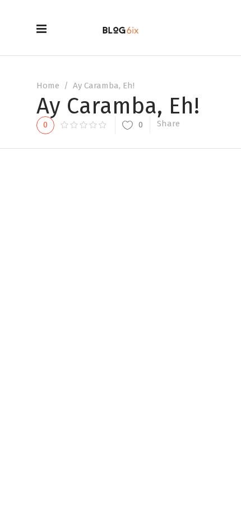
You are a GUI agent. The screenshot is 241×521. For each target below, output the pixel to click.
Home (47, 85)
